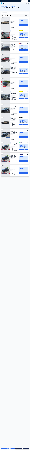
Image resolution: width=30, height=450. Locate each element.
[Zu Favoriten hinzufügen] (27, 18)
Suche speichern (8, 448)
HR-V (15, 6)
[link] (15, 23)
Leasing (6, 6)
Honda (12, 6)
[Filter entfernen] (6, 12)
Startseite (2, 6)
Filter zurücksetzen (10, 12)
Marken (9, 6)
